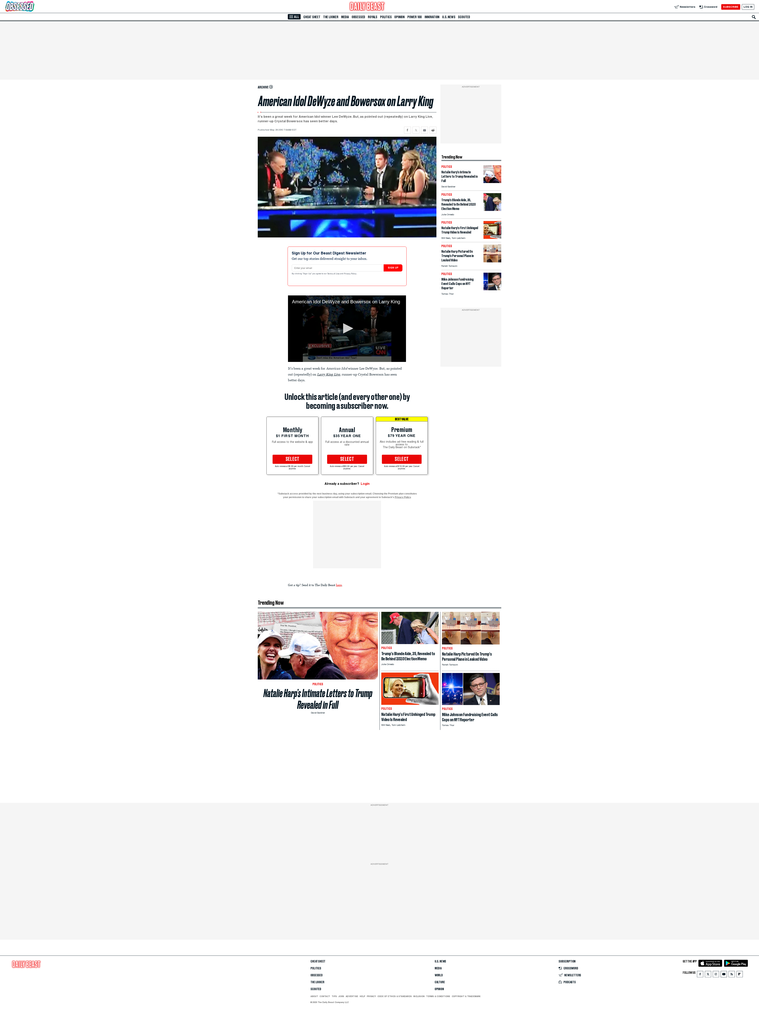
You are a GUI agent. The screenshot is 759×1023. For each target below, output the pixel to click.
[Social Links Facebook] (700, 975)
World (439, 975)
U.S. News (448, 17)
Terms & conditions (438, 996)
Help (362, 996)
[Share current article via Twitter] (416, 130)
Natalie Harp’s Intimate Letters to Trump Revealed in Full (317, 699)
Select (292, 459)
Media (345, 17)
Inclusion (419, 996)
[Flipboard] (739, 975)
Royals (372, 17)
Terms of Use (333, 274)
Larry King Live (328, 374)
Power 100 (414, 17)
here (339, 585)
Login (365, 484)
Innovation (432, 17)
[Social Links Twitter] (708, 975)
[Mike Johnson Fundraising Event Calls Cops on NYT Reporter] (492, 289)
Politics (386, 17)
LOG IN (748, 6)
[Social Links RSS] (732, 975)
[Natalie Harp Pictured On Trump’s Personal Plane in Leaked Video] (492, 261)
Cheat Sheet (311, 17)
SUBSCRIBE (730, 6)
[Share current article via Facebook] (407, 130)
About (314, 996)
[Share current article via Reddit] (433, 130)
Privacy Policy (350, 274)
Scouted (464, 17)
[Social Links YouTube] (724, 975)
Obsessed (358, 17)
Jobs (341, 996)
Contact (325, 996)
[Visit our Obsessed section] (32, 7)
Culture (440, 982)
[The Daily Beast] (367, 7)
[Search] (754, 17)
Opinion (399, 17)
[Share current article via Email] (424, 130)
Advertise (352, 996)
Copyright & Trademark (466, 996)
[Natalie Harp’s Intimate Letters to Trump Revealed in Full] (492, 182)
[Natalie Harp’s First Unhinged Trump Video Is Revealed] (492, 237)
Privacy (371, 996)
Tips (334, 996)
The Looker (330, 17)
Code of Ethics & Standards (395, 996)
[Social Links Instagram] (716, 975)
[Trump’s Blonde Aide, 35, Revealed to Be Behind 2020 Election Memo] (492, 210)
